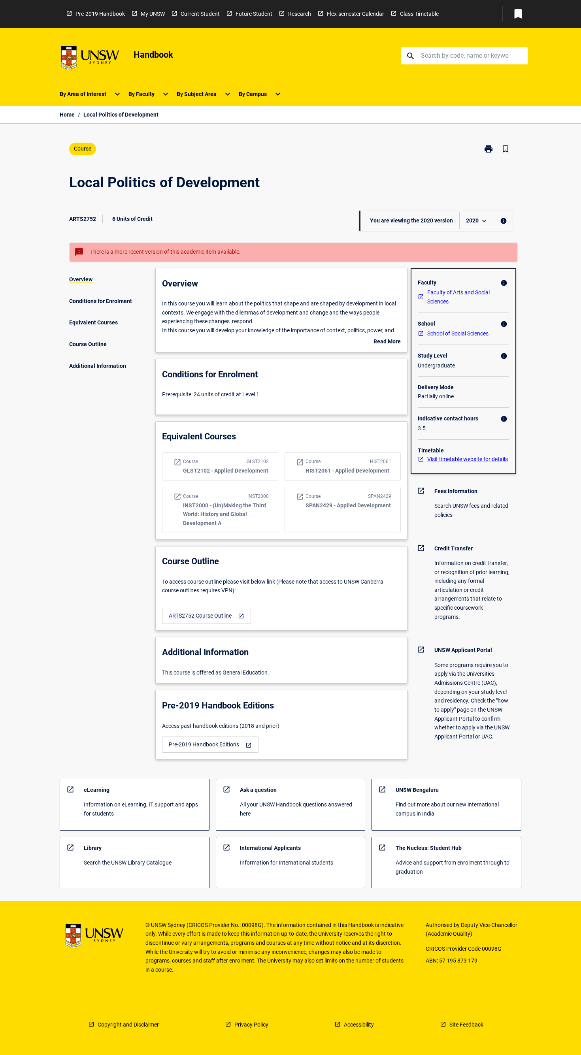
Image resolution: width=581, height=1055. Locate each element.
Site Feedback (466, 1024)
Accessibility (359, 1024)
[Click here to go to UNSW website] (90, 59)
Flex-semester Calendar (355, 14)
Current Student (200, 14)
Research (299, 14)
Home (67, 114)
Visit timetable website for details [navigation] (467, 459)
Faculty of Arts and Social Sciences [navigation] (458, 297)
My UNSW (153, 14)
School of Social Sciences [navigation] (458, 333)
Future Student (254, 14)
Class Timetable (419, 14)
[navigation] (206, 616)
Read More (387, 342)
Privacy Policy (251, 1024)
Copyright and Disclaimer (128, 1024)
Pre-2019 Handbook (100, 14)
